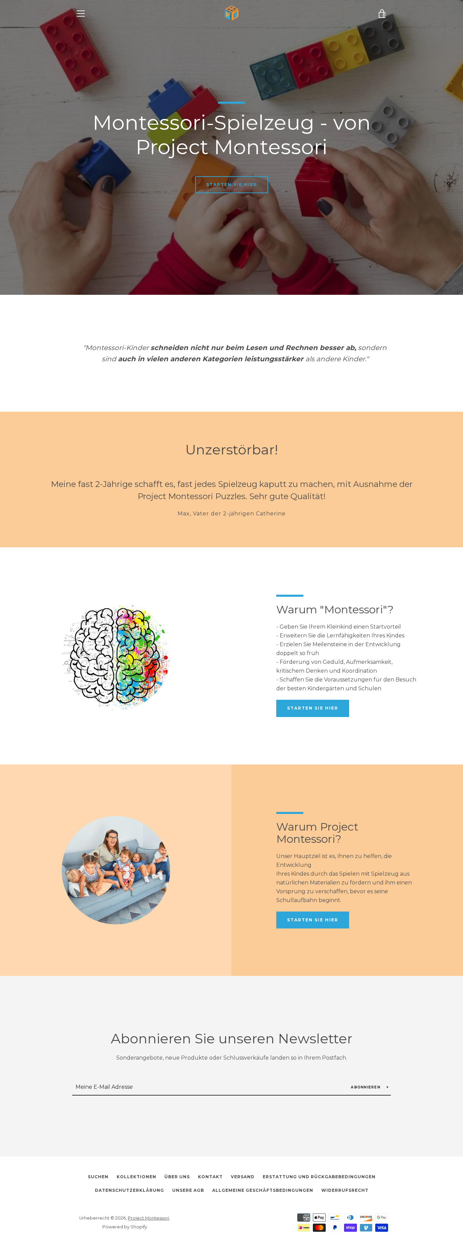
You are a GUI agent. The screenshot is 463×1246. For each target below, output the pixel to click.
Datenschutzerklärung (129, 1190)
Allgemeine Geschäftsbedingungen (262, 1190)
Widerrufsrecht (344, 1190)
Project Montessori (148, 1218)
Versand (243, 1176)
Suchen (98, 1176)
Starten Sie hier (231, 184)
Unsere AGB (188, 1190)
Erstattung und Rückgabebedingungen (319, 1176)
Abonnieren (366, 1087)
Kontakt (210, 1176)
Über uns (177, 1176)
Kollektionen (136, 1176)
